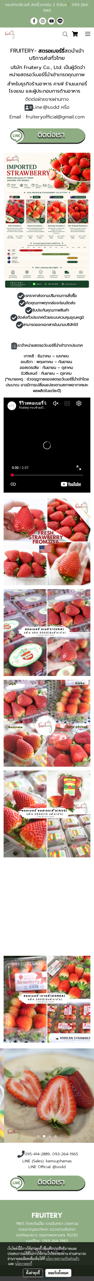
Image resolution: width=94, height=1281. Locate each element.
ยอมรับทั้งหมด (58, 1273)
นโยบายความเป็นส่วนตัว (62, 1258)
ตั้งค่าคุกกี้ (33, 1273)
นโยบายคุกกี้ (23, 1263)
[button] (63, 34)
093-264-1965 (55, 1241)
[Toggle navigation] (87, 34)
